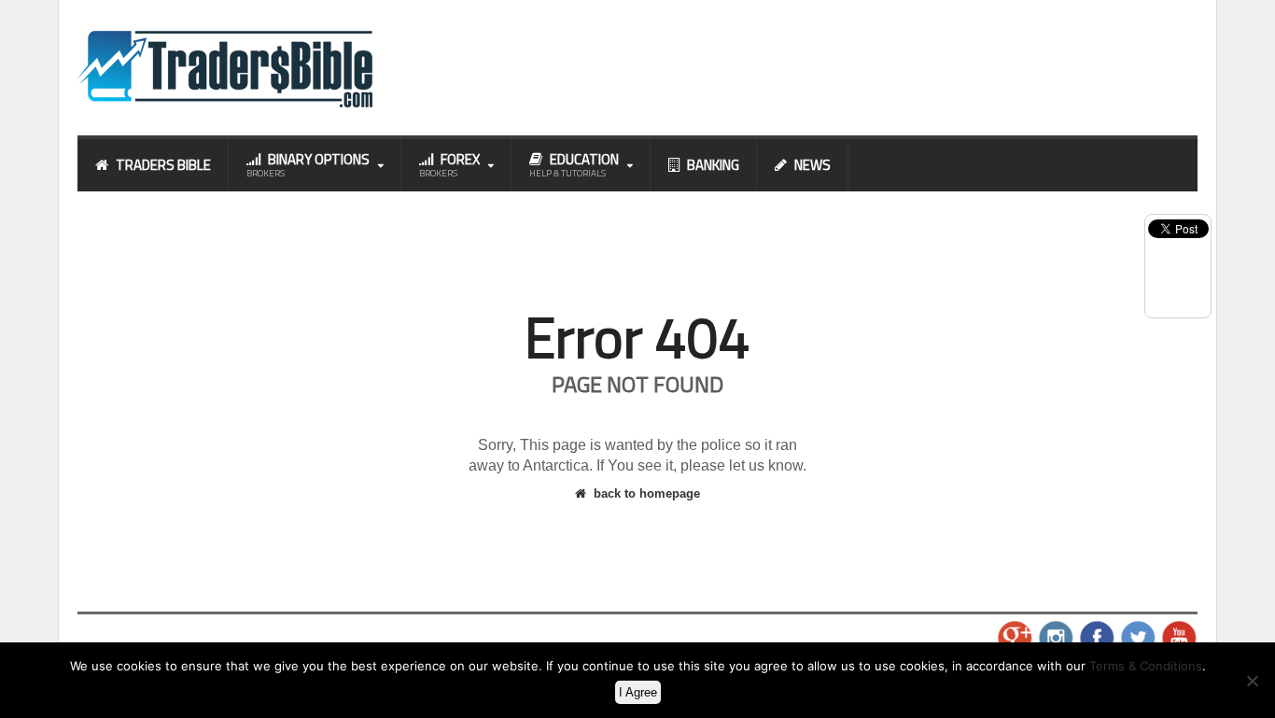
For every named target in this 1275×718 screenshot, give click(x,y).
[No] (1251, 680)
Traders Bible (163, 165)
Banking (713, 165)
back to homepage (647, 493)
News (812, 165)
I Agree (638, 692)
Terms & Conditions (1145, 665)
